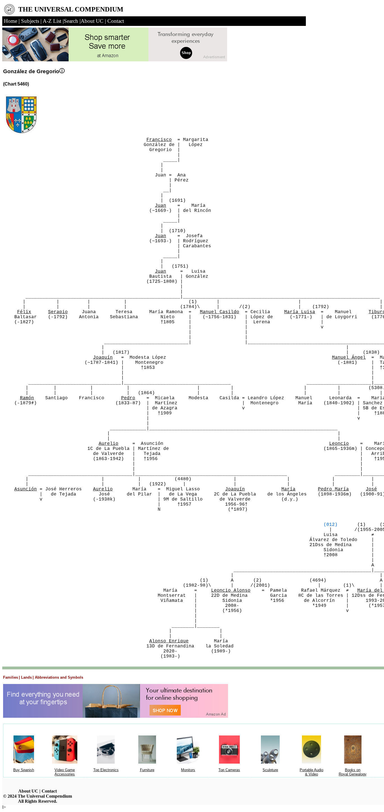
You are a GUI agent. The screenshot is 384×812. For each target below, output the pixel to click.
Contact (49, 791)
